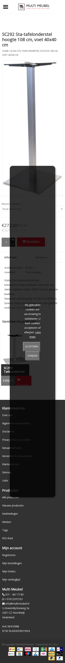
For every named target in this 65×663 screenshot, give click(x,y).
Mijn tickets (9, 571)
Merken (6, 522)
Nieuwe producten (13, 505)
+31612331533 (14, 599)
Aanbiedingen (10, 513)
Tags (5, 530)
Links (5, 480)
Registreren (9, 555)
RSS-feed (7, 538)
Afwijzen (32, 355)
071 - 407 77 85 (14, 594)
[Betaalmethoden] (12, 649)
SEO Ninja (53, 644)
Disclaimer (8, 431)
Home (5, 50)
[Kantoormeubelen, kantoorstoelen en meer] (33, 6)
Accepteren (31, 346)
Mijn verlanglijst (11, 579)
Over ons (7, 415)
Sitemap (7, 472)
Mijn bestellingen (12, 563)
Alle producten (10, 497)
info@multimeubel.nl (17, 603)
